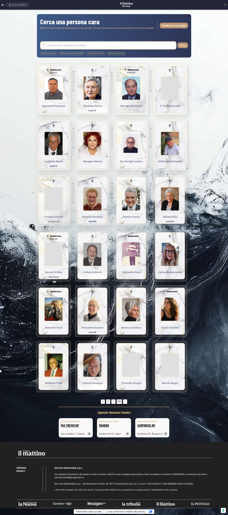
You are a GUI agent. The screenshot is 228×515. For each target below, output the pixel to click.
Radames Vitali (53, 383)
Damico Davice (131, 216)
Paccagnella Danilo (131, 105)
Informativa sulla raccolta (89, 511)
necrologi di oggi (48, 53)
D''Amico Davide (170, 105)
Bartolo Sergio (170, 383)
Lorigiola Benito (53, 161)
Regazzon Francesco (53, 105)
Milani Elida (170, 216)
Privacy (20, 471)
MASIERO (104, 425)
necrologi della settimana (71, 53)
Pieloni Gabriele (92, 272)
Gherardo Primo (131, 272)
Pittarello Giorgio (131, 383)
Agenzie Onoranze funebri (114, 412)
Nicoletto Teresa (92, 105)
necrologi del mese (96, 53)
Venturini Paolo (53, 327)
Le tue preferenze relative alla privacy (125, 511)
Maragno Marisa (92, 161)
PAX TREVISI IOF (70, 425)
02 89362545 (178, 474)
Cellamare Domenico (170, 161)
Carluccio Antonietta (170, 272)
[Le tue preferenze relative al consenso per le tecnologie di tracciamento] (223, 510)
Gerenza (21, 467)
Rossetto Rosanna (92, 216)
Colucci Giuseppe (92, 383)
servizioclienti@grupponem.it (69, 477)
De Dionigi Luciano (131, 161)
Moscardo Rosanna (92, 327)
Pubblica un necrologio (174, 25)
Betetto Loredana (131, 327)
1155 (119, 401)
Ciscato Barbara (170, 327)
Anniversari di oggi (116, 53)
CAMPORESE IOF (146, 425)
